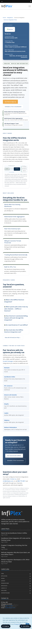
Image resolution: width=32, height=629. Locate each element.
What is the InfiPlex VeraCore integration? (14, 301)
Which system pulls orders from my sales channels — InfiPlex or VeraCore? (16, 309)
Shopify (6, 404)
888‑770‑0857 (21, 481)
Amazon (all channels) (10, 395)
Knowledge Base (5, 583)
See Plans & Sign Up (10, 101)
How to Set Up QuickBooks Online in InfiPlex (14, 533)
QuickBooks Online (9, 377)
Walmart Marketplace (10, 427)
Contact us (13, 479)
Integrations (10, 17)
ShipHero (6, 420)
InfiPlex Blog (4, 585)
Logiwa (6, 413)
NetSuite (6, 367)
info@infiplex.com (8, 481)
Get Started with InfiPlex (14, 455)
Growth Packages (8, 361)
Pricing (3, 578)
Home (4, 17)
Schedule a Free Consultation (13, 106)
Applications (4, 576)
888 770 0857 (9, 606)
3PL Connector (8, 386)
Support (3, 580)
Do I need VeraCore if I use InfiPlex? (17, 325)
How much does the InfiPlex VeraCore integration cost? (13, 331)
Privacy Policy (18, 624)
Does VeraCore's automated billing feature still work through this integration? (16, 318)
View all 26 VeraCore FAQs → (13, 337)
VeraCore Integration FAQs (10, 19)
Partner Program (5, 592)
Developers (3, 590)
